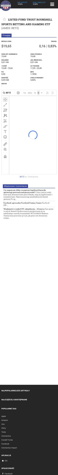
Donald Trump (7, 440)
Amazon (4, 420)
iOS (6, 461)
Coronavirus (6, 436)
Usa (3, 424)
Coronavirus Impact (9, 448)
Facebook (5, 444)
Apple (3, 416)
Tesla (3, 432)
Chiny (3, 428)
